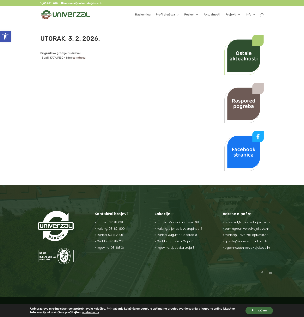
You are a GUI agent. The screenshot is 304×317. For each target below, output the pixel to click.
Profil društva (165, 14)
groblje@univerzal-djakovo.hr (246, 241)
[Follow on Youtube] (270, 273)
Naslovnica (143, 14)
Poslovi (189, 14)
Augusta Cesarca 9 (182, 235)
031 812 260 (116, 241)
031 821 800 (117, 229)
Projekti (230, 14)
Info (248, 14)
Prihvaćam (259, 310)
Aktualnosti (212, 14)
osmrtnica (79, 57)
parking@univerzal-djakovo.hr (247, 229)
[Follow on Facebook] (262, 273)
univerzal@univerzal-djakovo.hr (248, 222)
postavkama (90, 312)
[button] (5, 36)
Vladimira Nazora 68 (184, 222)
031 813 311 (117, 248)
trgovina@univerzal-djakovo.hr (247, 248)
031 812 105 (115, 235)
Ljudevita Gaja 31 (181, 241)
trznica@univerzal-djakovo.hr (246, 235)
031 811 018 (116, 222)
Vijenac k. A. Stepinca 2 (185, 229)
